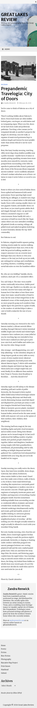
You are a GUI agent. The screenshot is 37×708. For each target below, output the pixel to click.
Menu (7, 49)
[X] (36, 2)
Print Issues (5, 666)
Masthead (4, 670)
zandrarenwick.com (16, 620)
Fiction (4, 84)
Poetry (3, 649)
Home (3, 645)
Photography (6, 659)
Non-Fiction (5, 656)
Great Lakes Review (14, 17)
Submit (4, 673)
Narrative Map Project (9, 663)
